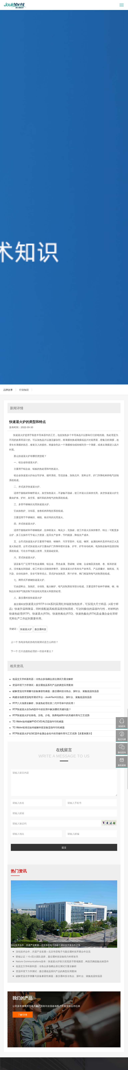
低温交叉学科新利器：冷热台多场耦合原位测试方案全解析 (42, 679)
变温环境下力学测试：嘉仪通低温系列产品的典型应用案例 (42, 685)
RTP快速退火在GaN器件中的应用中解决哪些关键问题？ (41, 709)
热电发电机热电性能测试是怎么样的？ (38, 642)
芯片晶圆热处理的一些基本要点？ (36, 651)
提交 (64, 847)
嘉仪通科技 (40, 629)
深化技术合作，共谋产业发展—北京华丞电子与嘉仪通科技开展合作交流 (45, 945)
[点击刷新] (109, 823)
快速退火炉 (26, 629)
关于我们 (5, 1065)
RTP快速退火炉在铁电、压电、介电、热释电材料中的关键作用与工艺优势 (51, 715)
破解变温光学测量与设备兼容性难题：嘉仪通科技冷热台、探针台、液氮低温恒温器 (55, 691)
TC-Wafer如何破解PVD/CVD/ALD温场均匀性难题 (38, 721)
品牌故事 (8, 389)
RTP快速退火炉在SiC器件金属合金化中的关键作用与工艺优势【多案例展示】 (52, 733)
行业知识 (24, 389)
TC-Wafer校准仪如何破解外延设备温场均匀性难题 (38, 727)
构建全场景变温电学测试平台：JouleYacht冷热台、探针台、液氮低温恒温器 (52, 697)
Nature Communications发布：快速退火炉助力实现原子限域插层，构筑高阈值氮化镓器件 (62, 961)
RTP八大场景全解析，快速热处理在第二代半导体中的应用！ (44, 703)
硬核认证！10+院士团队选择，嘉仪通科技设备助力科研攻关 (47, 956)
